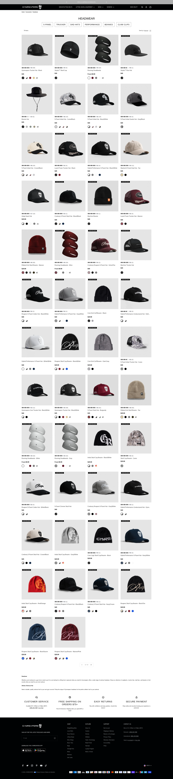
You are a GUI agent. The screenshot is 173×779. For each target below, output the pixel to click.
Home (23, 12)
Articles (87, 734)
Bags (68, 745)
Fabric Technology (90, 740)
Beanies (109, 25)
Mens (68, 751)
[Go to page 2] (91, 665)
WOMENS (109, 7)
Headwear (35, 12)
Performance (92, 25)
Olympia (87, 745)
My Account (107, 728)
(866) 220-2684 (134, 736)
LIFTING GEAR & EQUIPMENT (84, 7)
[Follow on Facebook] (23, 765)
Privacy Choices (40, 772)
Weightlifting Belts (72, 728)
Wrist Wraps (70, 740)
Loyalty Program (89, 748)
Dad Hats (75, 25)
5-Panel (47, 25)
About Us (87, 728)
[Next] (106, 2)
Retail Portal (88, 742)
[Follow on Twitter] (27, 765)
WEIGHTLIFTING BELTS (65, 7)
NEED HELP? (133, 7)
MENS (99, 7)
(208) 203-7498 (33, 708)
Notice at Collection (50, 772)
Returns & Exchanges (109, 734)
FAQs (105, 745)
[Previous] (66, 2)
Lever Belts (70, 731)
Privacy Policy (107, 737)
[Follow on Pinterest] (36, 765)
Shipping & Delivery (109, 731)
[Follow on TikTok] (46, 765)
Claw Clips (124, 25)
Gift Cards (70, 757)
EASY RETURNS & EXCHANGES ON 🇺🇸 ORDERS (86, 2)
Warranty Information (109, 740)
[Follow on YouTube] (41, 765)
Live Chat (40, 708)
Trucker (61, 25)
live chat (137, 740)
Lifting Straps (70, 737)
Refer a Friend (89, 751)
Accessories (29, 12)
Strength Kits (70, 748)
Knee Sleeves (71, 734)
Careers (87, 731)
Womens (69, 754)
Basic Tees (70, 742)
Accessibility (107, 742)
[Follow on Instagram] (32, 765)
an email (130, 740)
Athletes (87, 737)
